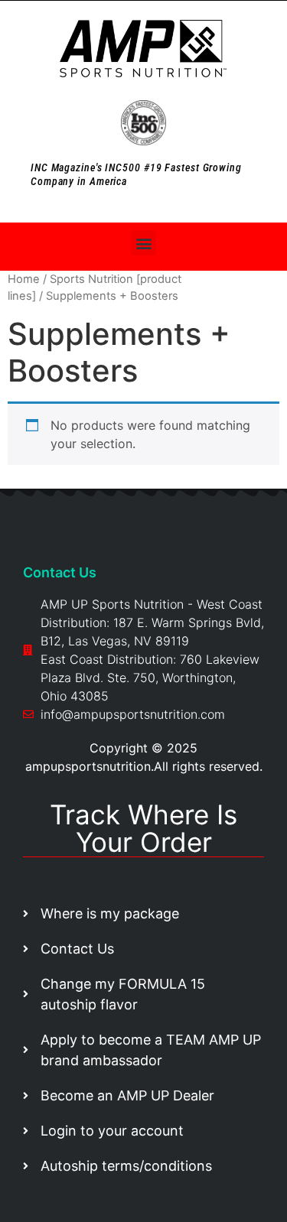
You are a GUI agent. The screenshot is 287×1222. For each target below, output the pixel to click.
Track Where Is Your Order (143, 828)
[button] (143, 242)
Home (24, 279)
